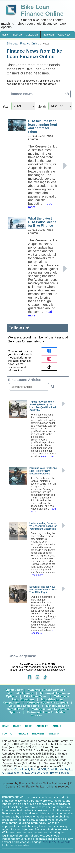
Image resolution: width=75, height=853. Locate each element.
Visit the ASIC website (57, 841)
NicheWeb (60, 783)
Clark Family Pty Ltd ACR (30, 769)
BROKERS (38, 733)
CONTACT (8, 733)
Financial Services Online (35, 783)
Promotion (48, 34)
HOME (5, 726)
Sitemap (17, 34)
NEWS (28, 726)
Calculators (32, 34)
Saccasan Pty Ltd (18, 772)
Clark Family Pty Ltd (31, 786)
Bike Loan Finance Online (23, 43)
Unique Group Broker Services (50, 772)
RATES (17, 726)
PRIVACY (23, 733)
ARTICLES (42, 726)
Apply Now (64, 34)
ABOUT (56, 726)
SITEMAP (53, 733)
